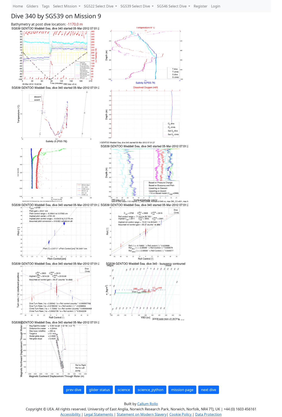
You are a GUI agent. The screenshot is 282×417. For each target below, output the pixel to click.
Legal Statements (99, 414)
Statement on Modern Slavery (142, 414)
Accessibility (70, 414)
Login (215, 6)
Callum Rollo (147, 403)
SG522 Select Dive (99, 6)
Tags (46, 6)
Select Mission (65, 6)
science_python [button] (150, 389)
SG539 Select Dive (136, 6)
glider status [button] (99, 389)
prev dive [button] (73, 389)
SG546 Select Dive (172, 6)
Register (201, 6)
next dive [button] (208, 389)
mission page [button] (182, 389)
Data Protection (208, 414)
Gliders (32, 6)
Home (18, 6)
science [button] (124, 389)
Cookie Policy (180, 414)
